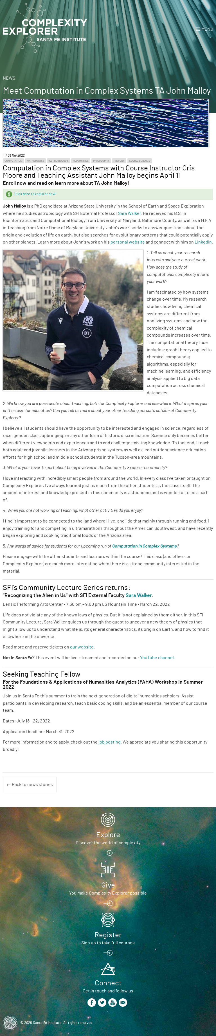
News (9, 78)
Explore (108, 835)
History (119, 160)
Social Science (139, 160)
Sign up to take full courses (108, 943)
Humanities (81, 160)
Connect (108, 983)
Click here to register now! (35, 194)
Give (108, 885)
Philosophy (101, 160)
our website (82, 647)
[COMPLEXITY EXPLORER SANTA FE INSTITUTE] (45, 28)
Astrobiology (58, 160)
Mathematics (35, 160)
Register (108, 935)
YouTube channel (157, 658)
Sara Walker (129, 213)
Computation (13, 160)
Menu (207, 29)
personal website (128, 242)
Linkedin (203, 242)
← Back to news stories (29, 784)
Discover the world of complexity (108, 843)
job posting (109, 742)
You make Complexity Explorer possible (108, 893)
